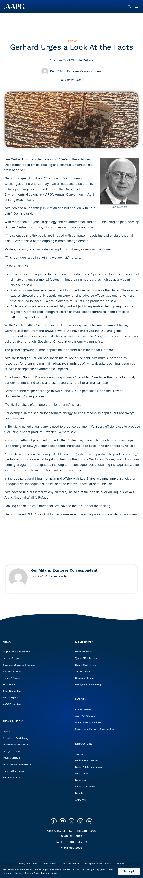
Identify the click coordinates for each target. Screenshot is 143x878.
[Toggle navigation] (136, 6)
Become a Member (84, 678)
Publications (9, 684)
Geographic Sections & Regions (19, 665)
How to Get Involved (85, 665)
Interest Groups (11, 658)
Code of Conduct (70, 863)
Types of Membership (86, 658)
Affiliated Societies (12, 671)
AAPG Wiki (80, 800)
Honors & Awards (11, 678)
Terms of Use (49, 863)
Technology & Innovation (15, 744)
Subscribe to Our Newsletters (18, 764)
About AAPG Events (85, 716)
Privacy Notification (27, 863)
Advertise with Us (12, 777)
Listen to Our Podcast (14, 771)
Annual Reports (10, 697)
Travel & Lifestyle (11, 757)
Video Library (81, 773)
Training (79, 754)
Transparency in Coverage (98, 863)
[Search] (129, 6)
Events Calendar (83, 709)
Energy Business (11, 751)
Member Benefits (84, 651)
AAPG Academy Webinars (88, 722)
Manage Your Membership (88, 684)
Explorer (7, 731)
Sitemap (121, 863)
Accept (129, 871)
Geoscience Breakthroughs (17, 738)
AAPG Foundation (12, 704)
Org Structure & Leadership (16, 651)
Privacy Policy (40, 873)
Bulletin (79, 793)
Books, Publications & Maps (89, 767)
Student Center (83, 671)
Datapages (80, 780)
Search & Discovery (85, 786)
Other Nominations (12, 691)
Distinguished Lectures (86, 760)
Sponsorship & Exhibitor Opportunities (94, 729)
